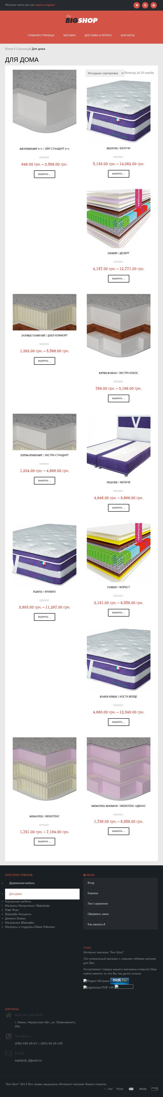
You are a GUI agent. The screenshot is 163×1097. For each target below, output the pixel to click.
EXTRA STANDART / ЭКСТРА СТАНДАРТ (45, 455)
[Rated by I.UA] (124, 987)
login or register (45, 5)
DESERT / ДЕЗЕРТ (118, 253)
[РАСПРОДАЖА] (118, 218)
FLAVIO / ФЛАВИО (44, 591)
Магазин (69, 35)
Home (9, 49)
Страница (23, 49)
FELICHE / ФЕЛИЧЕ (119, 482)
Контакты (128, 35)
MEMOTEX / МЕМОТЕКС (45, 816)
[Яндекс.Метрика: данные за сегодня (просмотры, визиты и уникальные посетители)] (96, 981)
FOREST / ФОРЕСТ (118, 587)
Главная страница (41, 35)
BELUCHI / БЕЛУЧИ (118, 148)
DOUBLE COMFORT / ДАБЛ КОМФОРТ (44, 335)
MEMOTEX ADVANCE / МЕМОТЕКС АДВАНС (118, 806)
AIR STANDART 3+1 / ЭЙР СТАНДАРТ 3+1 (45, 148)
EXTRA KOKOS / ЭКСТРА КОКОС (118, 373)
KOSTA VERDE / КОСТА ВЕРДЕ (118, 696)
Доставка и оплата (98, 35)
